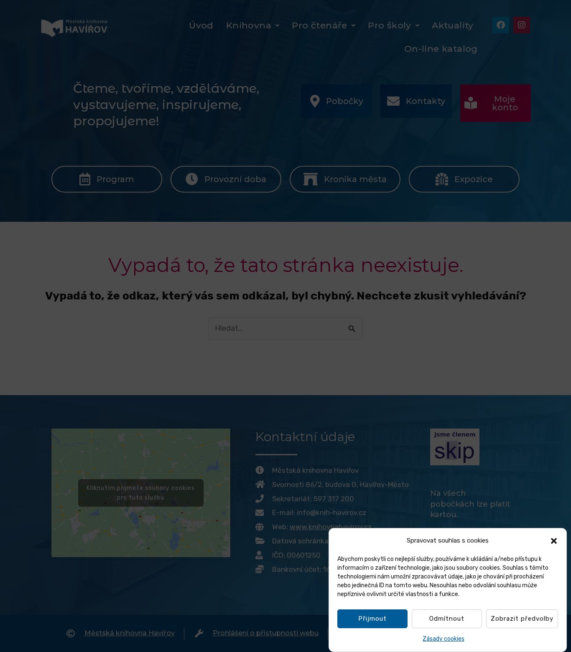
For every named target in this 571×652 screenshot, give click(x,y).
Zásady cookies (443, 638)
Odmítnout (446, 619)
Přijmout (372, 619)
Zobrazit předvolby (522, 619)
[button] (554, 541)
